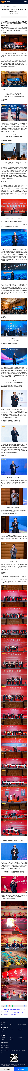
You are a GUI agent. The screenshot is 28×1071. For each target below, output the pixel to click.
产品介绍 (3, 1024)
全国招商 (20, 1037)
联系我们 (3, 1039)
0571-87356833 (7, 1047)
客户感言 (11, 1037)
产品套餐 (11, 1024)
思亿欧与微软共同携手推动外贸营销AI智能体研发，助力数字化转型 (15, 1010)
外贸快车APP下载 (22, 1024)
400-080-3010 (4, 1043)
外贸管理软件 (21, 1029)
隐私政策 (12, 1064)
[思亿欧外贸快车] (6, 2)
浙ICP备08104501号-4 (19, 1064)
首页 (2, 6)
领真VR (2, 1032)
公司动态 (8, 6)
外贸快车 (3, 1029)
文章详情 (14, 6)
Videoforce (12, 1029)
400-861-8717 (6, 1045)
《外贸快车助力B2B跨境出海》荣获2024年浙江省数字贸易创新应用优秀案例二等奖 (15, 1013)
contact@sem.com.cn (8, 1049)
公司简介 (3, 1037)
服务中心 (11, 1039)
